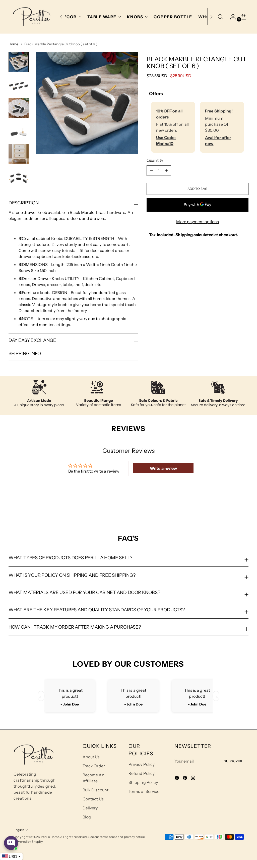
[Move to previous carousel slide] (232, 507)
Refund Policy (141, 773)
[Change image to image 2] (19, 85)
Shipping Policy (143, 782)
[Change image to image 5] (19, 154)
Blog (87, 816)
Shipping (184, 234)
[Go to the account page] (231, 17)
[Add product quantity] (151, 171)
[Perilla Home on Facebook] (177, 778)
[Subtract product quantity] (166, 171)
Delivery (90, 807)
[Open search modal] (220, 17)
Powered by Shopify (28, 841)
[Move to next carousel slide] (244, 507)
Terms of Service (143, 791)
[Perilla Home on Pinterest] (185, 778)
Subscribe (233, 761)
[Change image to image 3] (19, 108)
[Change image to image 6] (19, 177)
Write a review (163, 468)
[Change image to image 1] (19, 62)
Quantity (155, 160)
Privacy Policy (141, 764)
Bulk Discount (95, 789)
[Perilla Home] (31, 17)
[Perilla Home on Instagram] (193, 778)
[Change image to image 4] (19, 131)
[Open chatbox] (11, 843)
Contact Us (93, 798)
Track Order (94, 765)
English (19, 830)
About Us (91, 756)
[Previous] (61, 17)
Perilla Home (50, 837)
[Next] (211, 17)
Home (13, 44)
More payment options (197, 221)
